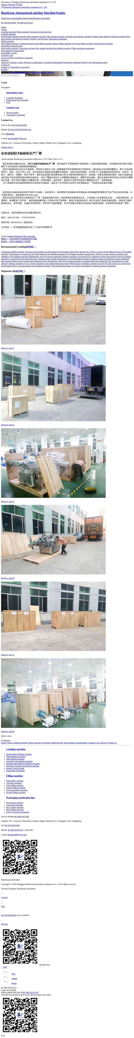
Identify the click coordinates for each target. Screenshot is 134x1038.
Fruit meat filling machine (82, 44)
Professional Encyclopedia (43, 72)
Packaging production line (40, 32)
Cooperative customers (23, 58)
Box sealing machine (44, 48)
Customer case (7, 55)
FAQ (8, 102)
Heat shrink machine (9, 48)
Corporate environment (52, 62)
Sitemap (4, 5)
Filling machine (22, 32)
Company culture (16, 62)
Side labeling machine (55, 37)
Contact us (5, 65)
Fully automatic (28, 236)
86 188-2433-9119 (25, 23)
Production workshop (72, 62)
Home (3, 27)
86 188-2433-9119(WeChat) (19, 130)
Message (11, 5)
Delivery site (86, 62)
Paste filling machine (43, 44)
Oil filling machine (26, 44)
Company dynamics (14, 98)
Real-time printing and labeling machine (22, 766)
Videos (4, 29)
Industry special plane (39, 39)
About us (5, 60)
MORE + (31, 246)
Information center (99, 62)
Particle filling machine (61, 44)
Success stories (7, 58)
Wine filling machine (9, 44)
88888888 (10, 134)
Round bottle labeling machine (13, 37)
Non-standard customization (12, 51)
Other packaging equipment (82, 48)
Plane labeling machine (36, 37)
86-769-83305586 (8, 23)
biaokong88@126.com (17, 138)
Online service (7, 147)
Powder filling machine (103, 44)
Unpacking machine (27, 48)
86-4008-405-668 (21, 816)
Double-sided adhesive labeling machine (108, 37)
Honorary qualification (33, 62)
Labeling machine (8, 32)
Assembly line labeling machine (78, 37)
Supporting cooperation (20, 67)
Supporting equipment (58, 39)
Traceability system (9, 53)
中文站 (19, 5)
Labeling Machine (14, 236)
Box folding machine (62, 48)
